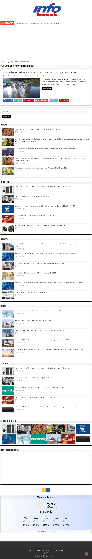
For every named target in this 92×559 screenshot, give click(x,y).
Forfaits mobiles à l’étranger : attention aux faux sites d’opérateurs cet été (40, 387)
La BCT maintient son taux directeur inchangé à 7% (32, 292)
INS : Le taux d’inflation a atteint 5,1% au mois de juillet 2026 (35, 273)
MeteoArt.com (50, 531)
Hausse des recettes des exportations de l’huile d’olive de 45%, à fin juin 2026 (41, 168)
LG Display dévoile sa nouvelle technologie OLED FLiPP (33, 196)
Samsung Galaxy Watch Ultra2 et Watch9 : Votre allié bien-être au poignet (40, 225)
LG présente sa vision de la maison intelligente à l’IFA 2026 (35, 216)
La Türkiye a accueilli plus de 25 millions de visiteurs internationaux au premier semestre (45, 149)
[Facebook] (48, 490)
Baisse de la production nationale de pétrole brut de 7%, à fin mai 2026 (39, 330)
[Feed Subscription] (91, 67)
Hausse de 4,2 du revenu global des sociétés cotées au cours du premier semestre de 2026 (46, 253)
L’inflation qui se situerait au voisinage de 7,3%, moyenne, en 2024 (37, 23)
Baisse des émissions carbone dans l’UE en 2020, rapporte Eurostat (39, 72)
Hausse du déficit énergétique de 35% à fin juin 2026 (33, 320)
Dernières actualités (20, 76)
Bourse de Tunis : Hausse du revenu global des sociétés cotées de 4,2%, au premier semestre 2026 (48, 282)
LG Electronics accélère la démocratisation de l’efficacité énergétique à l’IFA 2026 (42, 186)
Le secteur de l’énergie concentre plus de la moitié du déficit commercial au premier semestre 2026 (49, 349)
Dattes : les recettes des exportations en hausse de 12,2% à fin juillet (38, 129)
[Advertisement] (46, 43)
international (31, 76)
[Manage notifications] (86, 554)
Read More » (47, 88)
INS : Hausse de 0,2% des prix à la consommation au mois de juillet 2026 (39, 263)
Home (2, 62)
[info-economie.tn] (46, 9)
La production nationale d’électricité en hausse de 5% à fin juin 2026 (38, 311)
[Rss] (44, 490)
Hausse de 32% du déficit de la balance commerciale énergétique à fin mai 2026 (42, 340)
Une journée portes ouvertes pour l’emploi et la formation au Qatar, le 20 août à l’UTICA (45, 206)
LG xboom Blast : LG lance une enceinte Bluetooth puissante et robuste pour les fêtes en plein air (48, 407)
